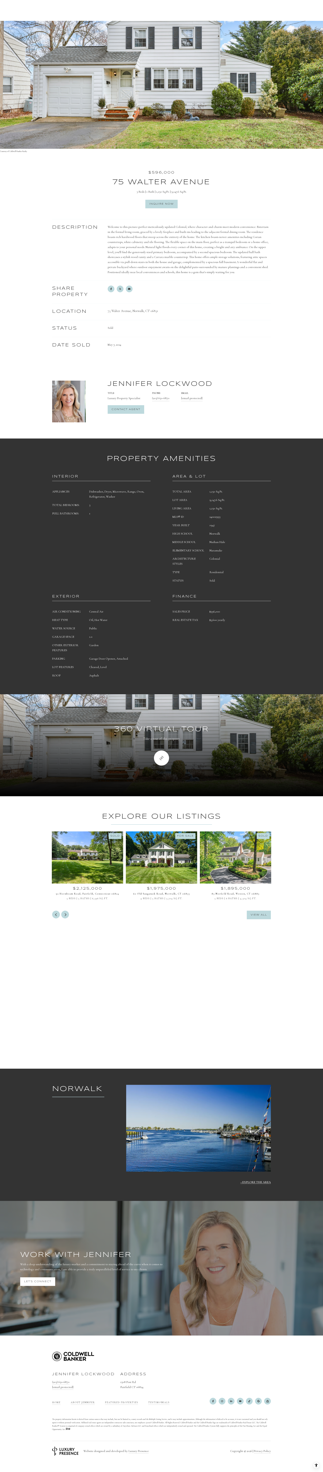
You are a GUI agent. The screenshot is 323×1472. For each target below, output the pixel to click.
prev (56, 914)
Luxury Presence (139, 1451)
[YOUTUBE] (240, 1401)
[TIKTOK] (249, 1401)
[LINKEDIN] (231, 1401)
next (65, 914)
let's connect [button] (37, 1281)
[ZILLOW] (267, 1401)
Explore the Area (256, 1182)
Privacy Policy (262, 1451)
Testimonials (159, 1402)
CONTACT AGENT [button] (126, 409)
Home (56, 1402)
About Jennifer (83, 1402)
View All (259, 915)
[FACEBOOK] (213, 1401)
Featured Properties (121, 1402)
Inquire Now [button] (161, 204)
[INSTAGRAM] (222, 1401)
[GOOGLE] (258, 1401)
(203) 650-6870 (160, 398)
